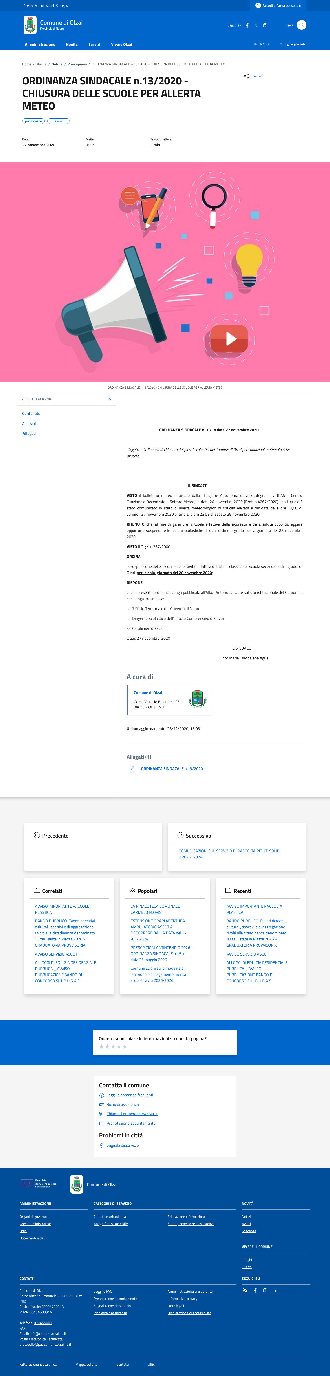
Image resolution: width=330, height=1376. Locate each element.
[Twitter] (254, 25)
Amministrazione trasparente (190, 1291)
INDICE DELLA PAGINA (35, 398)
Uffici (23, 1231)
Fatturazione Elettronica (38, 1364)
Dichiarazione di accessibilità (189, 1313)
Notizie (57, 64)
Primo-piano (77, 64)
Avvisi (246, 1223)
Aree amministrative (35, 1223)
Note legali (176, 1305)
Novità (41, 64)
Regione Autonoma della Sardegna (46, 5)
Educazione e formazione (187, 1216)
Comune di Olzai (148, 693)
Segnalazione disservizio (112, 1305)
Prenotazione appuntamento (115, 1298)
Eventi (247, 1267)
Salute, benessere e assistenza (191, 1223)
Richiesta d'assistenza (110, 1313)
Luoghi (247, 1259)
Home (26, 64)
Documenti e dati (33, 1238)
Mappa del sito (86, 1364)
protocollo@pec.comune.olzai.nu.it (45, 1344)
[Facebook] (245, 25)
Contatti (122, 1364)
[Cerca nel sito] (301, 25)
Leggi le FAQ (103, 1291)
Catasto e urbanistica (110, 1216)
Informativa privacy (182, 1298)
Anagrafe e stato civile (111, 1223)
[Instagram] (263, 25)
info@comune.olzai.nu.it (48, 1333)
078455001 (43, 1322)
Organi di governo (33, 1216)
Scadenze (249, 1231)
